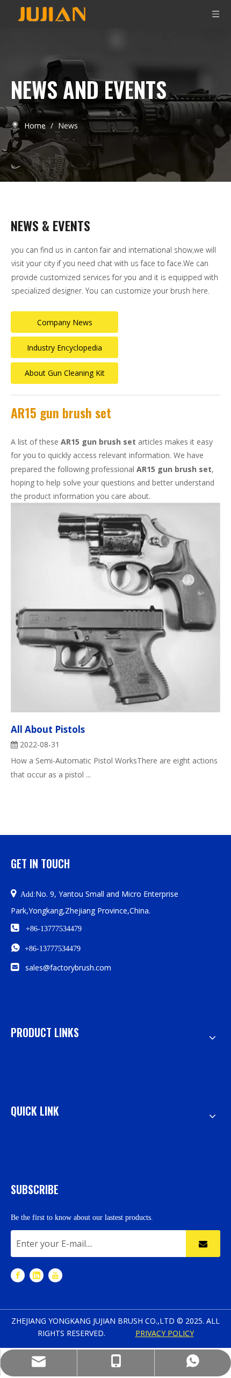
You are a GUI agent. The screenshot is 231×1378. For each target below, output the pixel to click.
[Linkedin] (37, 1275)
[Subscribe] (203, 1243)
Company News (64, 322)
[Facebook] (18, 1275)
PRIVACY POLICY (164, 1333)
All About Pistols (48, 729)
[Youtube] (55, 1275)
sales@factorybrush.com (68, 967)
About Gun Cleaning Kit (65, 373)
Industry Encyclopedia (64, 347)
